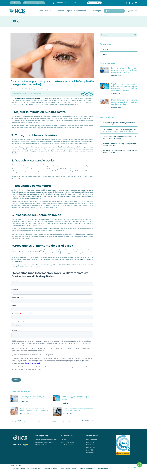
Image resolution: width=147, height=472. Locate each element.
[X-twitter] (126, 2)
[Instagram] (132, 2)
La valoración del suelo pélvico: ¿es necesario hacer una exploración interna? (35, 397)
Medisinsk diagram (64, 11)
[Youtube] (136, 2)
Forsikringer (96, 11)
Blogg (105, 54)
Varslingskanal (102, 468)
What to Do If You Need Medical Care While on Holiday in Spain (120, 151)
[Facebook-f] (123, 2)
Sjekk (41, 11)
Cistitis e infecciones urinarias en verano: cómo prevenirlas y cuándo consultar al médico (76, 398)
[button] (83, 94)
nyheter (106, 49)
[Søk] (135, 35)
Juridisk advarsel (50, 468)
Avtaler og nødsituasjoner (33, 3)
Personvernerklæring (68, 468)
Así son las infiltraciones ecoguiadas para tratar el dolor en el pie (78, 409)
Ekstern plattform (86, 468)
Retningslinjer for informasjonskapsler (26, 468)
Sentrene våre (80, 11)
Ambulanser (14, 3)
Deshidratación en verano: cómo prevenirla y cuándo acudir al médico (34, 409)
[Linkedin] (129, 2)
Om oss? (48, 11)
